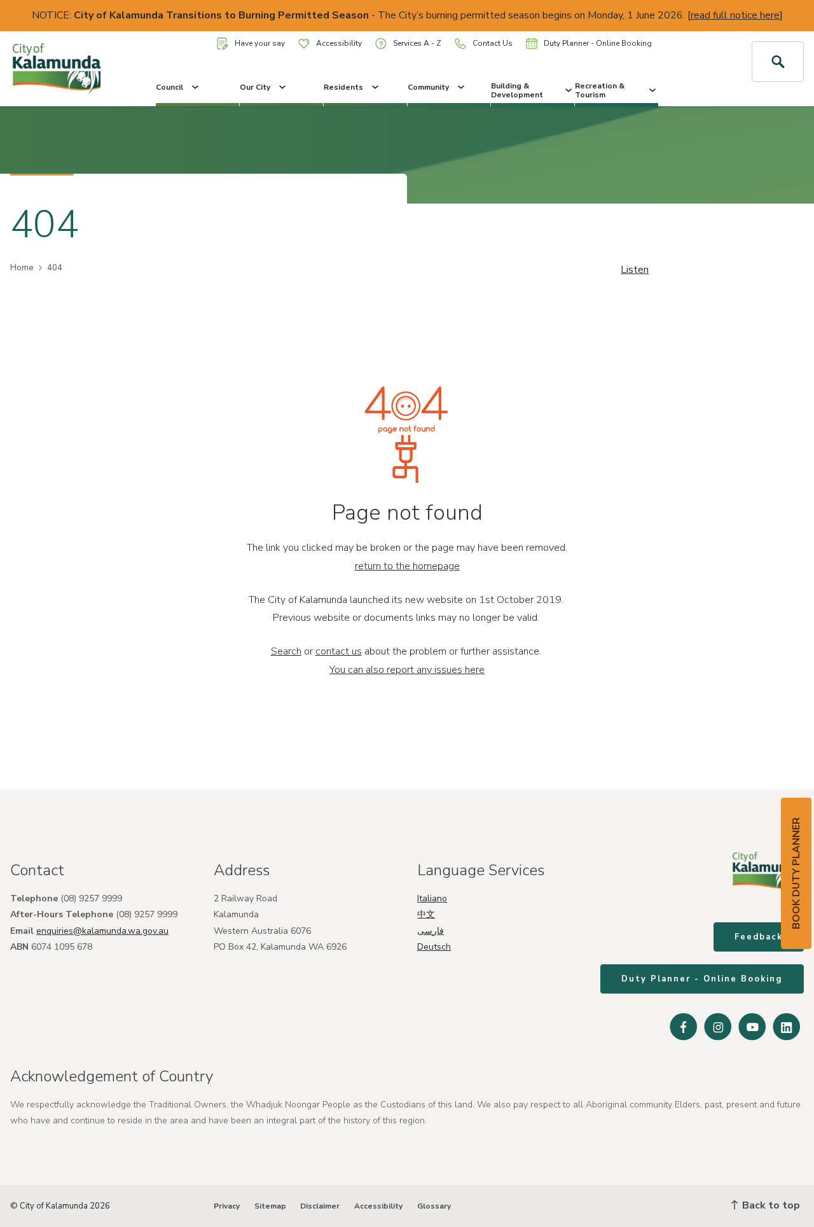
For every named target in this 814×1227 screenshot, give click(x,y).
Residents (343, 87)
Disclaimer (320, 1206)
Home (22, 268)
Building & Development (517, 90)
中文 (426, 914)
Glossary (434, 1206)
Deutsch (434, 947)
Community (428, 87)
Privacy (227, 1206)
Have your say (260, 43)
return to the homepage (407, 566)
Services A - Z (417, 43)
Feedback (759, 937)
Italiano (432, 898)
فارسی (430, 931)
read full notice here (735, 15)
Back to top (770, 1205)
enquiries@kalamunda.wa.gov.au (102, 931)
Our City (255, 87)
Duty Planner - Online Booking (598, 43)
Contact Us (493, 43)
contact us (338, 651)
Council (169, 87)
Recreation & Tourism (599, 90)
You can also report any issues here (407, 670)
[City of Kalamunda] (67, 68)
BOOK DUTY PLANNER (796, 873)
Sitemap (270, 1206)
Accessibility (339, 43)
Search (286, 651)
